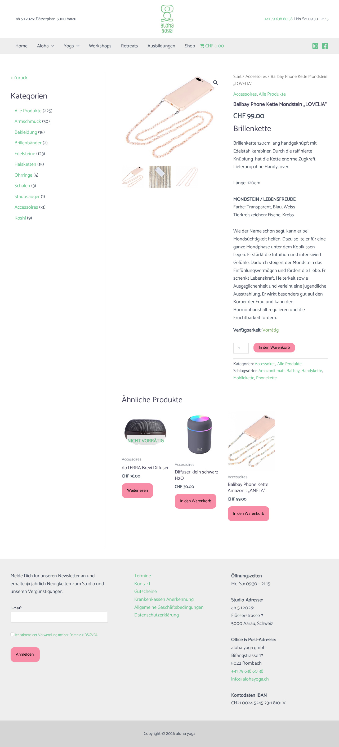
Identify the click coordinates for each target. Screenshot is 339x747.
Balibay (293, 370)
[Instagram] (315, 46)
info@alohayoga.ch (250, 679)
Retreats (129, 46)
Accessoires (256, 76)
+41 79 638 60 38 (278, 19)
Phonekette (266, 378)
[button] (51, 46)
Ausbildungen (161, 46)
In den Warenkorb (274, 347)
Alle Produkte (272, 94)
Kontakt (142, 584)
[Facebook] (325, 46)
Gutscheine (145, 592)
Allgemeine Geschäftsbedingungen (169, 607)
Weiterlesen (137, 490)
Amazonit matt (271, 370)
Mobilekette (243, 378)
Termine (142, 576)
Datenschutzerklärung (156, 615)
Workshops (100, 46)
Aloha (43, 46)
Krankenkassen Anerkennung (164, 599)
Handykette (311, 370)
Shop (190, 46)
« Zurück (19, 78)
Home (21, 46)
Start (237, 76)
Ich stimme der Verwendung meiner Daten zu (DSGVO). (56, 635)
